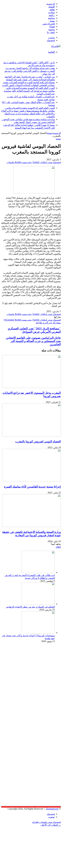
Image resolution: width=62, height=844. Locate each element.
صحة (52, 21)
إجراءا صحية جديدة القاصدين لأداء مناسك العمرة (32, 486)
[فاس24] (56, 46)
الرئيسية (50, 4)
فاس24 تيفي (48, 23)
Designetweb (52, 808)
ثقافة (52, 9)
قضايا (52, 26)
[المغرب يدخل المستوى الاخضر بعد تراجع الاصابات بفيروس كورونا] (31, 387)
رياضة (52, 15)
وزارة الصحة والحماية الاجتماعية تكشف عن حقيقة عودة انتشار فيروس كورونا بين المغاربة (31, 533)
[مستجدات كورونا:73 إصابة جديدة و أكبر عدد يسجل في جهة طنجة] (38, 632)
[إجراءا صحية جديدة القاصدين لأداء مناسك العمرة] (31, 481)
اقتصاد (51, 6)
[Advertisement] (35, 671)
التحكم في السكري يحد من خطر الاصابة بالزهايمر (30, 607)
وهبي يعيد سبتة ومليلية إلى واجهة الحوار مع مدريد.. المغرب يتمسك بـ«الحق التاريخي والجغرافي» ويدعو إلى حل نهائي (30, 71)
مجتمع (51, 29)
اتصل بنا (51, 32)
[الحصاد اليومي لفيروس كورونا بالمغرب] (31, 435)
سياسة (51, 18)
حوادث (51, 12)
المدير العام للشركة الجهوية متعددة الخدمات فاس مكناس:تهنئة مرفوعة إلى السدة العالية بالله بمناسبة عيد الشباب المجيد (29, 91)
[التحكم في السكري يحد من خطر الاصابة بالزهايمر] (38, 604)
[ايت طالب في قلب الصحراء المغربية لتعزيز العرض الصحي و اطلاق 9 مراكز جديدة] (38, 572)
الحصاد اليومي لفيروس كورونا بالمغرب (38, 441)
